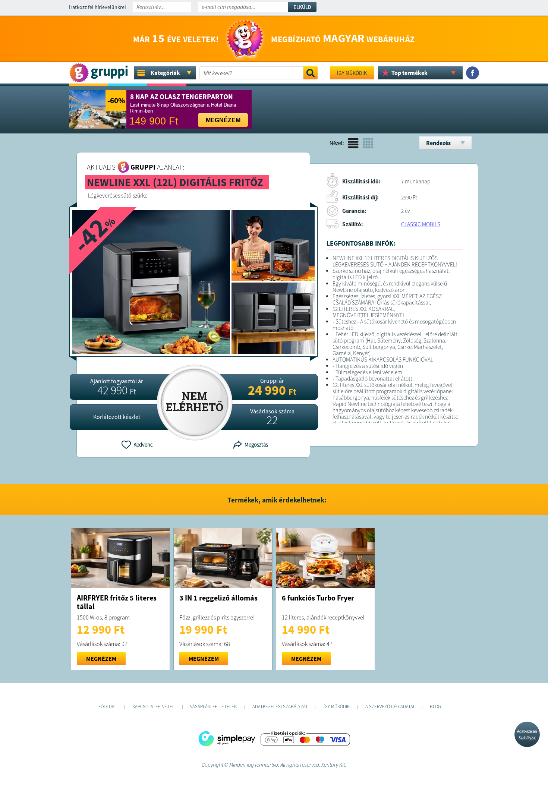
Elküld (302, 7)
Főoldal (107, 706)
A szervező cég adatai (389, 706)
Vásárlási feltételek (213, 706)
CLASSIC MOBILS (420, 224)
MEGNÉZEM (101, 658)
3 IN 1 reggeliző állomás (218, 597)
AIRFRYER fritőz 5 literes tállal (117, 602)
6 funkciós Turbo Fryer (318, 597)
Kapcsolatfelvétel (153, 706)
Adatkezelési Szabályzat (527, 734)
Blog (435, 706)
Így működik (352, 73)
